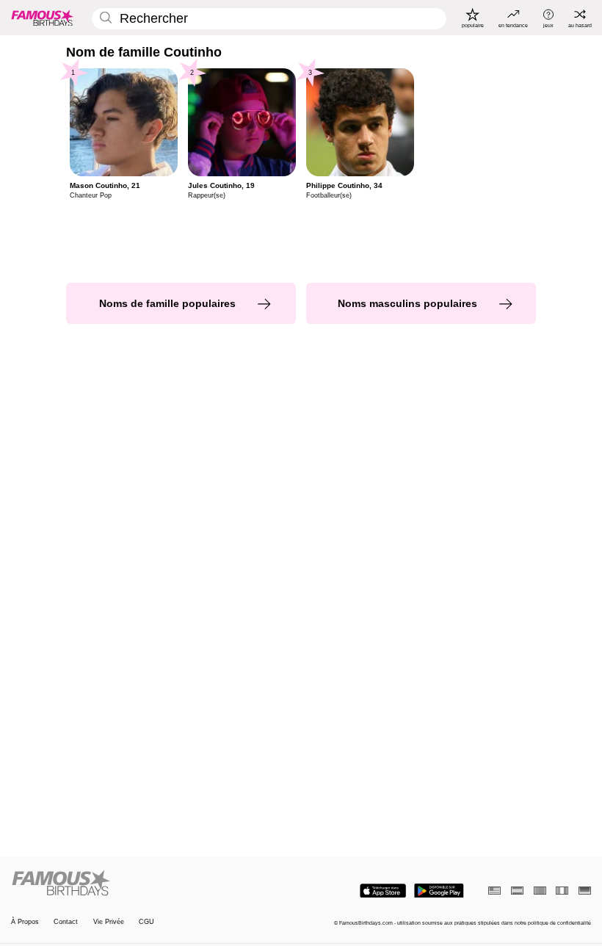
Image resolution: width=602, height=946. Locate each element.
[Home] (153, 884)
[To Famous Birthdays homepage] (42, 17)
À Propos (25, 921)
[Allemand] (585, 891)
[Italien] (562, 891)
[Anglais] (494, 891)
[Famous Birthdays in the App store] (382, 891)
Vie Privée (108, 921)
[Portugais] (540, 891)
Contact (66, 921)
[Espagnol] (517, 891)
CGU (146, 921)
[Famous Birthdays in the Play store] (439, 891)
